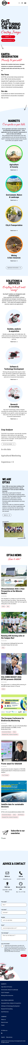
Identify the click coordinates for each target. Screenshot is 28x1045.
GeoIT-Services (5, 1011)
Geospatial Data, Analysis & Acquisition (11, 1003)
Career (2, 1025)
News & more (4, 1022)
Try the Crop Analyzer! (7, 444)
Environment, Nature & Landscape (9, 989)
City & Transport (5, 992)
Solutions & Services (7, 40)
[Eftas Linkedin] (2, 1033)
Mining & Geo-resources (7, 995)
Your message (4, 932)
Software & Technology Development (10, 1006)
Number (3, 917)
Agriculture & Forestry (6, 986)
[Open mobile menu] (25, 3)
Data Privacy (7, 950)
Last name (3, 909)
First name (3, 901)
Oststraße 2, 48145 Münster (7, 890)
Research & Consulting (6, 1009)
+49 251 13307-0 (21, 879)
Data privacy (9, 1037)
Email (2, 925)
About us (6, 515)
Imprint (3, 1037)
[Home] (6, 3)
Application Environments (13, 267)
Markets (7, 36)
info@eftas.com (7, 879)
